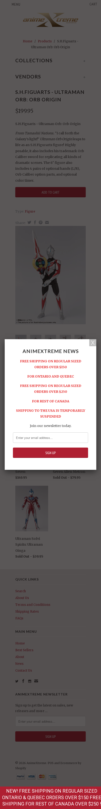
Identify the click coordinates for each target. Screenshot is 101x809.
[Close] (92, 342)
